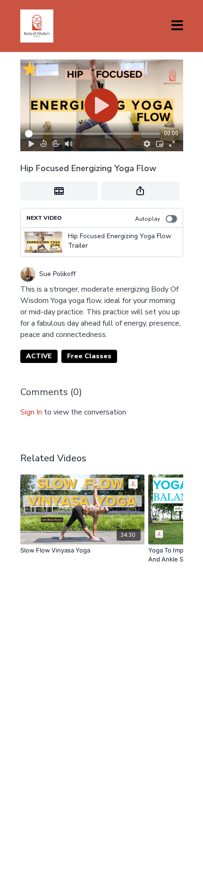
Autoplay (147, 219)
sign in (31, 412)
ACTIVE (39, 356)
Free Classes (89, 356)
